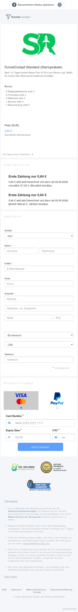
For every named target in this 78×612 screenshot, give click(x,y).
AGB (4, 589)
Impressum (16, 589)
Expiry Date (13, 430)
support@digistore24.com (36, 543)
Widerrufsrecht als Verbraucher (24, 516)
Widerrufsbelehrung (36, 589)
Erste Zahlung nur (27, 176)
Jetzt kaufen (40, 447)
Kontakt (37, 592)
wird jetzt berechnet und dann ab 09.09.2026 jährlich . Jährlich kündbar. (38, 202)
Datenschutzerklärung (61, 589)
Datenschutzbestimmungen (22, 510)
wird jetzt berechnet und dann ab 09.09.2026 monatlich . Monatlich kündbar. (38, 183)
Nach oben (11, 576)
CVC (55, 430)
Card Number (14, 416)
